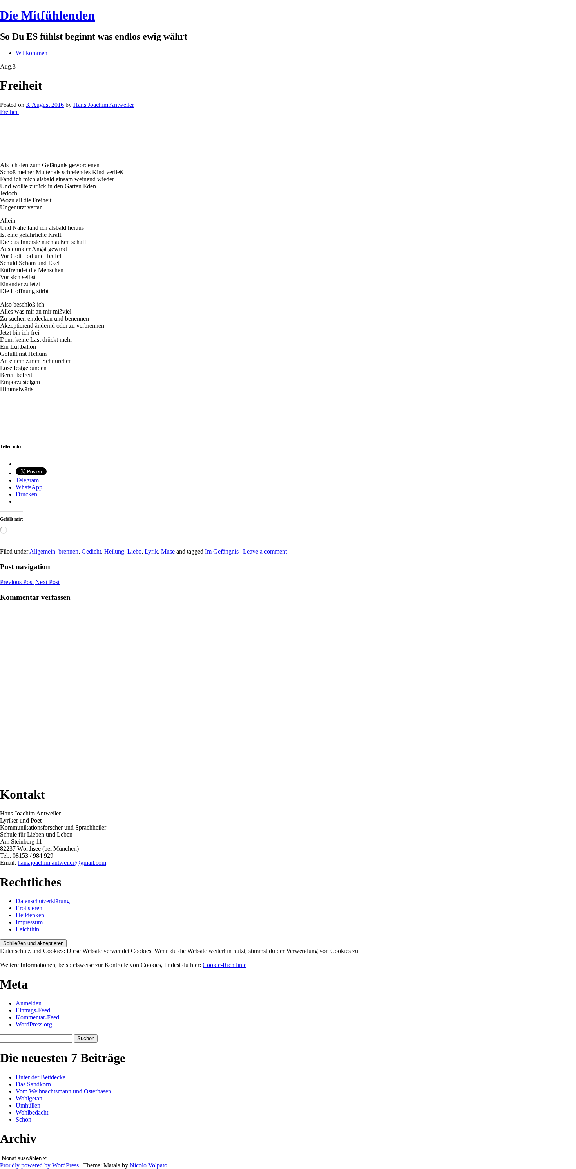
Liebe (134, 551)
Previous (17, 582)
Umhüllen (28, 1105)
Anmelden (29, 1003)
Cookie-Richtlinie (224, 965)
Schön (23, 1119)
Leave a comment (265, 551)
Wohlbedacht (32, 1112)
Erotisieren (29, 908)
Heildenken (30, 915)
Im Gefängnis (222, 551)
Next (47, 582)
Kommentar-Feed (37, 1017)
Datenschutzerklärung (43, 901)
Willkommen (31, 53)
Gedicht (91, 551)
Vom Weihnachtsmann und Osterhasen (63, 1091)
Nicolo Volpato (148, 1165)
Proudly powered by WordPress (39, 1165)
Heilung (114, 551)
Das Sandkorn (33, 1084)
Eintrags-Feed (33, 1010)
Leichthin (27, 929)
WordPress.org (34, 1024)
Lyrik (151, 551)
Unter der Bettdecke (40, 1077)
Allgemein (42, 551)
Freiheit (9, 111)
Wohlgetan (29, 1098)
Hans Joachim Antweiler (103, 104)
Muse (168, 551)
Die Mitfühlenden (47, 15)
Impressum (29, 922)
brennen (68, 551)
